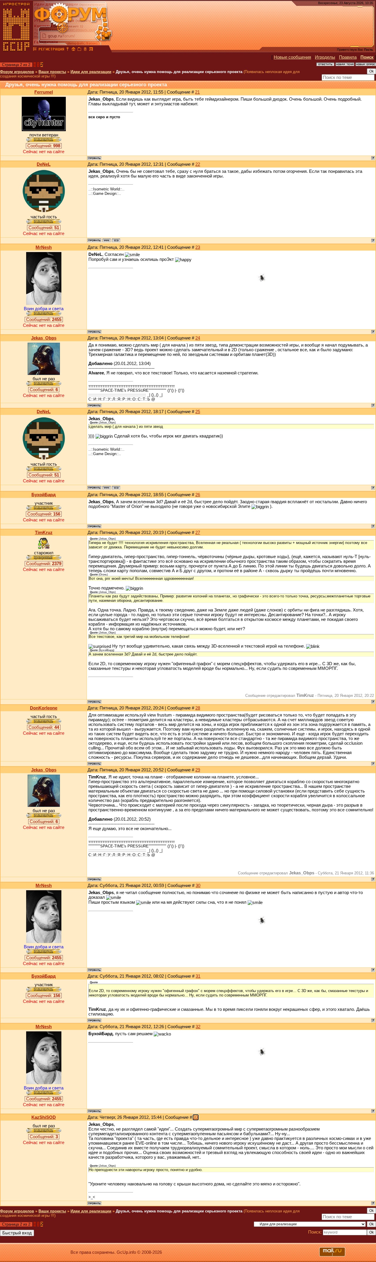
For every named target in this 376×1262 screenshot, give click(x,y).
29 (197, 770)
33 (195, 1117)
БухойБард (43, 494)
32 (198, 1026)
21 (197, 92)
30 (198, 885)
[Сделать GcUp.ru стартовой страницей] (73, 50)
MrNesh (44, 247)
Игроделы (325, 57)
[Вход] (67, 50)
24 (197, 338)
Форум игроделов (17, 72)
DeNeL (44, 164)
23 (197, 247)
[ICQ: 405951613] (116, 240)
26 (197, 494)
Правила (348, 57)
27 (197, 532)
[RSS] (91, 50)
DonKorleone (43, 708)
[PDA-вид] (85, 50)
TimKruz (44, 532)
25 (197, 411)
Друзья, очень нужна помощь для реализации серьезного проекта (179, 72)
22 (197, 164)
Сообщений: (43, 145)
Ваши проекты (52, 72)
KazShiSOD (43, 1117)
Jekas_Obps (43, 338)
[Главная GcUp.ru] (16, 50)
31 (198, 976)
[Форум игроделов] (35, 50)
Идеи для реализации (90, 72)
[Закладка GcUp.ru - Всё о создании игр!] (79, 50)
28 (197, 708)
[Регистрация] (51, 50)
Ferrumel (43, 92)
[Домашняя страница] (107, 240)
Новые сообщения (292, 57)
